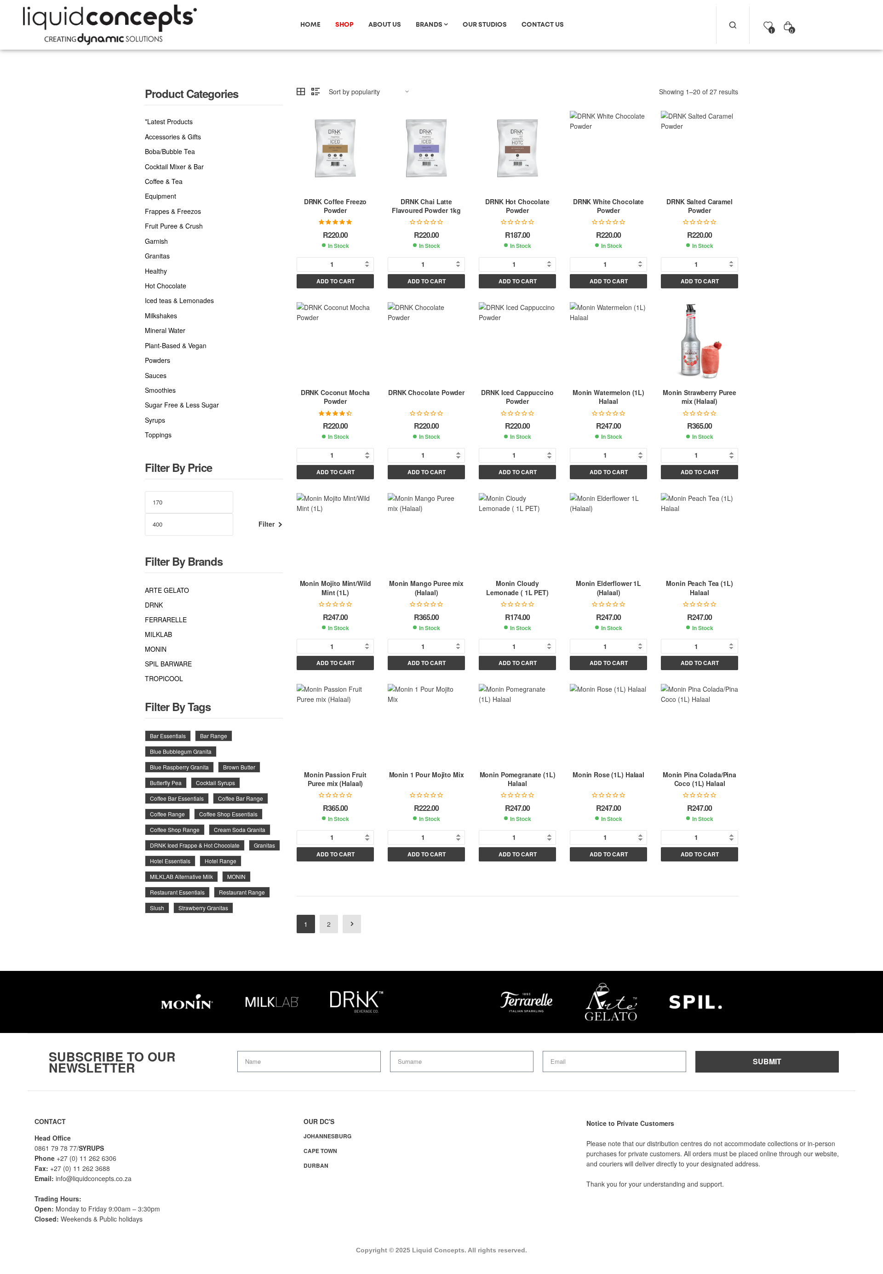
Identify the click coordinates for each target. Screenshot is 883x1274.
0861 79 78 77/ (56, 1148)
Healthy (156, 271)
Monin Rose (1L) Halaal (608, 774)
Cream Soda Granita (239, 829)
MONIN (155, 649)
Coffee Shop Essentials (228, 814)
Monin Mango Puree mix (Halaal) (426, 588)
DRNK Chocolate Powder (426, 392)
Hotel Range (220, 861)
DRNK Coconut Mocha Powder (335, 397)
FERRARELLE (166, 619)
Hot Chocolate (165, 285)
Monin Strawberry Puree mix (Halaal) (699, 397)
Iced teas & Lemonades (179, 300)
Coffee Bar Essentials (177, 798)
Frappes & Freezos (173, 211)
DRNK (154, 604)
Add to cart (335, 281)
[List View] (315, 91)
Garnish (156, 241)
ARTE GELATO (167, 590)
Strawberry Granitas (203, 908)
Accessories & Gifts (173, 136)
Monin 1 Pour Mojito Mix (426, 774)
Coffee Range (167, 814)
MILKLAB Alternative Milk (181, 876)
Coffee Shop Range (175, 829)
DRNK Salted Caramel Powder (699, 206)
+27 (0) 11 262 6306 (86, 1158)
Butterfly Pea (166, 782)
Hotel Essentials (170, 861)
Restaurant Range (242, 892)
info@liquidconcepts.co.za (94, 1178)
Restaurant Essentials (177, 892)
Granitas (157, 256)
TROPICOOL (164, 678)
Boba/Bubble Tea (170, 151)
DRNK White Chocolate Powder (608, 206)
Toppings (158, 434)
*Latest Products (169, 121)
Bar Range (213, 736)
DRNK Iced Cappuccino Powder (517, 397)
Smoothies (160, 390)
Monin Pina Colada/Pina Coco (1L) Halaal (699, 779)
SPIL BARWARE (168, 663)
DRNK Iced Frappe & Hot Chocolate (195, 845)
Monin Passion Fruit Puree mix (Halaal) (335, 779)
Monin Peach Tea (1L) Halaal (699, 588)
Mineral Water (165, 330)
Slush (157, 908)
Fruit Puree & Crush (174, 226)
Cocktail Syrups (215, 782)
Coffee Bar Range (240, 798)
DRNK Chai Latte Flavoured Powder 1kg (426, 206)
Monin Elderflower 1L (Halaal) (608, 588)
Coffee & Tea (164, 181)
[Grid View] (301, 91)
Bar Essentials (168, 736)
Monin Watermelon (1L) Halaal (608, 397)
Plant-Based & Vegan (175, 345)
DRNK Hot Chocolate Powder (517, 206)
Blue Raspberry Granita (179, 767)
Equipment (160, 196)
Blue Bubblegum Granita (181, 751)
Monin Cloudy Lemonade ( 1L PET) (517, 588)
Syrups (155, 420)
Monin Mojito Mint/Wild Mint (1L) (335, 588)
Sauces (155, 375)
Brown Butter (239, 767)
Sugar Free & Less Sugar (182, 405)
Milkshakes (161, 315)
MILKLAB (158, 634)
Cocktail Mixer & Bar (174, 166)
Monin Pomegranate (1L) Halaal (518, 779)
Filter (266, 524)
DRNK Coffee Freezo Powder (335, 206)
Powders (157, 360)
